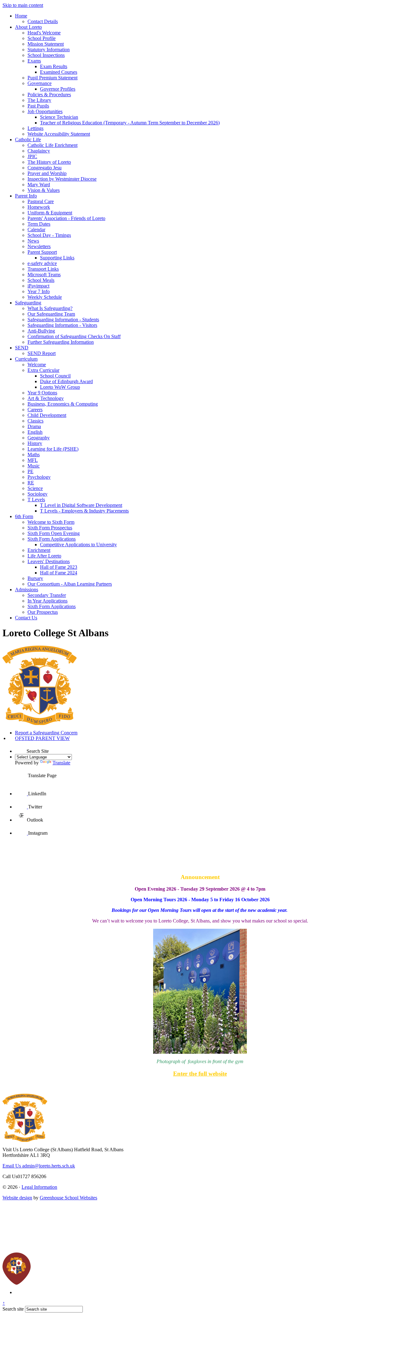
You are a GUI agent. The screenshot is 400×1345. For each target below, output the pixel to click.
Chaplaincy (39, 150)
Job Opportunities (45, 111)
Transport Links (43, 269)
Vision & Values (44, 190)
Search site (13, 1309)
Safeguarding (28, 302)
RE (31, 482)
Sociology (38, 494)
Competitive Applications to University (78, 544)
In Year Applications (48, 600)
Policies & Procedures (49, 94)
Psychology (39, 477)
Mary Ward (39, 184)
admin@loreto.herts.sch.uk (38, 1165)
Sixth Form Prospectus (50, 527)
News (33, 240)
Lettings (35, 128)
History (35, 443)
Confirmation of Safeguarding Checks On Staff (74, 336)
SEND (21, 347)
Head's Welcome (44, 32)
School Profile (42, 38)
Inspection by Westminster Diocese (62, 179)
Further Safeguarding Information (61, 342)
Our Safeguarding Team (51, 314)
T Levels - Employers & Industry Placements (84, 510)
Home (21, 15)
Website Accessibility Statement (59, 134)
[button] (21, 747)
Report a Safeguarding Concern (46, 732)
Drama (34, 426)
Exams (34, 60)
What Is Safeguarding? (50, 308)
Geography (39, 437)
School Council (55, 375)
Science (35, 488)
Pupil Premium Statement (53, 77)
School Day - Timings (49, 235)
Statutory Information (49, 49)
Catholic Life (28, 139)
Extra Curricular (43, 370)
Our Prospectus (43, 612)
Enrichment (39, 550)
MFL (33, 460)
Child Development (47, 415)
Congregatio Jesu (45, 167)
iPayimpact (38, 285)
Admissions (26, 589)
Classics (35, 420)
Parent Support (42, 252)
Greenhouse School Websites (68, 1197)
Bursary (35, 578)
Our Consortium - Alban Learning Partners (70, 584)
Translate (61, 762)
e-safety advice (42, 263)
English (35, 432)
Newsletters (39, 246)
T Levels (36, 499)
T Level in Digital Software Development (81, 505)
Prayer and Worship (47, 173)
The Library (39, 100)
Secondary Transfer (47, 595)
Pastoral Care (41, 201)
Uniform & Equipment (50, 212)
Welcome (37, 364)
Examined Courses (58, 72)
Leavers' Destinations (49, 561)
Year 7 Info (39, 291)
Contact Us (26, 617)
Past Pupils (38, 105)
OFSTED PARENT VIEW (42, 738)
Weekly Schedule (45, 297)
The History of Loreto (49, 162)
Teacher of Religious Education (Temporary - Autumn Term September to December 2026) (130, 122)
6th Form (24, 516)
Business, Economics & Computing (63, 404)
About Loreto (28, 27)
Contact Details (43, 21)
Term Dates (39, 224)
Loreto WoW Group (60, 387)
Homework (39, 207)
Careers (35, 409)
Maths (34, 454)
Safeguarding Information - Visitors (62, 325)
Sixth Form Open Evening (54, 533)
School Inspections (46, 55)
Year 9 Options (42, 392)
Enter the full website (200, 1073)
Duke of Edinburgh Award (66, 381)
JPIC (32, 156)
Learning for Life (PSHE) (53, 449)
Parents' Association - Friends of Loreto (66, 218)
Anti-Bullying (41, 330)
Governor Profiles (57, 89)
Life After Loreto (44, 555)
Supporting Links (57, 257)
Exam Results (53, 66)
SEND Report (42, 353)
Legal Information (39, 1187)
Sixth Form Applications (52, 539)
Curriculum (26, 359)
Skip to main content (22, 5)
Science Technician (59, 117)
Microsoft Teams (44, 274)
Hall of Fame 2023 (58, 567)
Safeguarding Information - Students (63, 319)
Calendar (36, 229)
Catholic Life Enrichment (53, 145)
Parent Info (26, 195)
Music (34, 465)
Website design (17, 1197)
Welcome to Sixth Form (51, 522)
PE (30, 471)
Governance (40, 83)
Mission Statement (46, 44)
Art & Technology (46, 398)
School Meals (41, 280)
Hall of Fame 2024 (58, 572)
